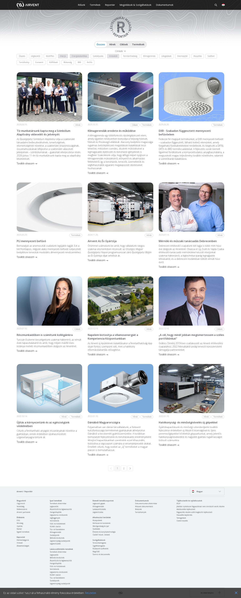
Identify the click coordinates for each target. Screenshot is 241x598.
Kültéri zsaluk (55, 526)
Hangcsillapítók (55, 512)
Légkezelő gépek (99, 503)
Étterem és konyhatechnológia (104, 532)
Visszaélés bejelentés (184, 515)
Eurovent (39, 62)
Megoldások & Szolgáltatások (135, 4)
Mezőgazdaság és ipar (101, 526)
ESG (18, 520)
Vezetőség (20, 506)
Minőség (20, 523)
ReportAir (110, 4)
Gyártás (19, 526)
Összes (101, 44)
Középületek (97, 520)
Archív (89, 62)
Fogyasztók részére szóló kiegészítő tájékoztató (194, 512)
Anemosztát (182, 56)
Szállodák (96, 529)
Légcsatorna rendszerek (59, 515)
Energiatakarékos (79, 56)
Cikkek (124, 44)
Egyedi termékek (23, 532)
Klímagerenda (149, 56)
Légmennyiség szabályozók (60, 541)
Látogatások (166, 56)
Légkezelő (35, 56)
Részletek (90, 593)
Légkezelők (54, 506)
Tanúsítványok (140, 512)
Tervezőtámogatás (99, 543)
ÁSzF (178, 503)
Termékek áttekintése (58, 503)
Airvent (20, 491)
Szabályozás (98, 56)
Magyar (199, 491)
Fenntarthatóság (130, 56)
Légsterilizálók (55, 544)
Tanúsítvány (24, 62)
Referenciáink (22, 509)
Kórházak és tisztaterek (101, 523)
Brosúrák (138, 509)
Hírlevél (20, 543)
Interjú (63, 56)
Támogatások (181, 518)
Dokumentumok (164, 4)
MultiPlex (50, 56)
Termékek (95, 4)
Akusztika (197, 56)
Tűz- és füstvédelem (57, 529)
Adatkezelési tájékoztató (186, 509)
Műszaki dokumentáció (144, 506)
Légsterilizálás (98, 512)
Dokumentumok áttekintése (146, 503)
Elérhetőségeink (23, 540)
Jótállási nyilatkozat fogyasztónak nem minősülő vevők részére (200, 506)
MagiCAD (96, 551)
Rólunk (81, 4)
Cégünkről (21, 503)
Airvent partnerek (23, 512)
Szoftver (211, 56)
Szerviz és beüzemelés (101, 554)
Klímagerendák (55, 532)
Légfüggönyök (55, 518)
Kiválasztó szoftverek (100, 548)
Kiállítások (53, 62)
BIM (79, 62)
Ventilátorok (54, 521)
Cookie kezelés (182, 521)
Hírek (112, 44)
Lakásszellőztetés (99, 509)
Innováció (113, 56)
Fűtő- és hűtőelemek (57, 524)
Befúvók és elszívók (57, 538)
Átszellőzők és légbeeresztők (61, 509)
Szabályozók (54, 535)
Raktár (19, 529)
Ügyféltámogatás (99, 546)
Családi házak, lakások (101, 535)
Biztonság (68, 62)
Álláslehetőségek (23, 546)
